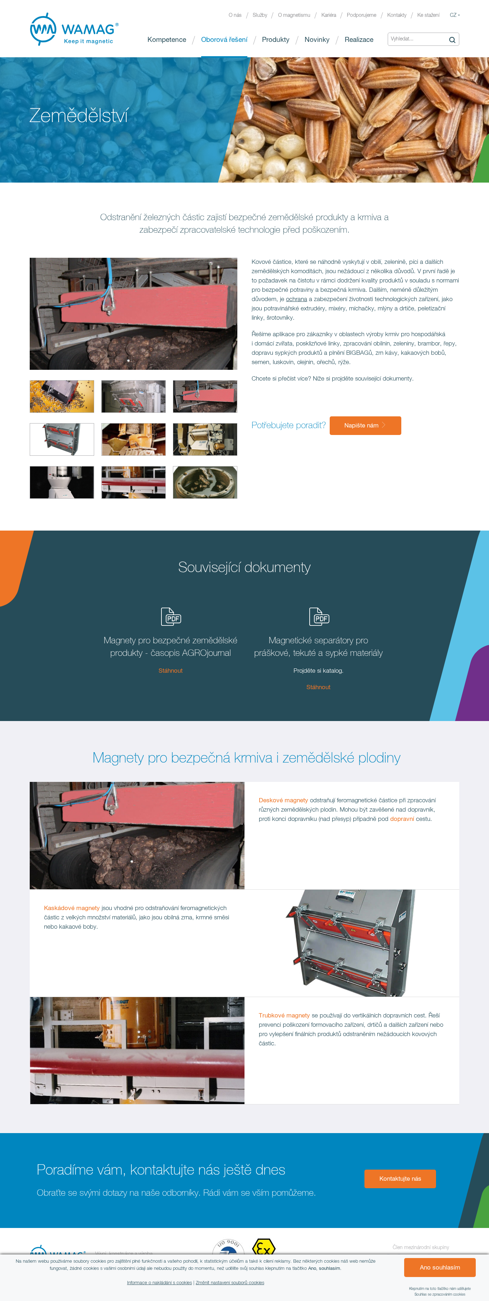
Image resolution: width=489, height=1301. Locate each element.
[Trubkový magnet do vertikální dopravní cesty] (62, 484)
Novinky (317, 40)
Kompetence (166, 40)
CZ (453, 15)
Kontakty (396, 15)
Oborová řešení (224, 40)
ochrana (296, 299)
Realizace (359, 40)
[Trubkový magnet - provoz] (133, 484)
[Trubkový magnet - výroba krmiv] (133, 441)
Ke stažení (428, 15)
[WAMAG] (74, 29)
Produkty (276, 40)
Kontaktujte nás (400, 1179)
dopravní (402, 819)
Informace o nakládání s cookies (159, 1283)
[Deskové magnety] (62, 398)
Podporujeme (361, 15)
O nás (235, 15)
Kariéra (328, 15)
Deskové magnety (284, 801)
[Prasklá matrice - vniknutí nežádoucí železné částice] (205, 484)
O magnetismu (294, 15)
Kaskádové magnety (72, 908)
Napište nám (362, 426)
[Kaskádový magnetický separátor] (62, 441)
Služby (260, 15)
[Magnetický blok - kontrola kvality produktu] (205, 398)
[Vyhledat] (452, 39)
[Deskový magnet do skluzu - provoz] (133, 398)
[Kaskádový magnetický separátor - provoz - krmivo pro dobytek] (205, 441)
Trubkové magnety (284, 1016)
